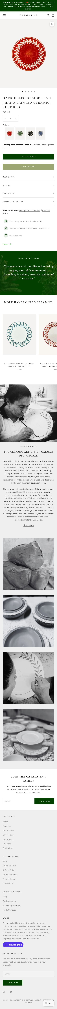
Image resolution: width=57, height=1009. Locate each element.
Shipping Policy (10, 866)
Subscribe (44, 801)
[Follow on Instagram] (4, 992)
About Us (7, 826)
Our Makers (8, 835)
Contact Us (28, 166)
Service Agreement (12, 905)
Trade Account (9, 901)
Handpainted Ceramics (29, 210)
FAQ (5, 861)
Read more (28, 525)
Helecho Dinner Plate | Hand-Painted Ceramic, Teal (19, 365)
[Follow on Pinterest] (11, 992)
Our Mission (8, 830)
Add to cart (28, 156)
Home (5, 821)
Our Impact (8, 839)
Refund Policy (9, 870)
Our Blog (7, 843)
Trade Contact (9, 910)
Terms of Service (10, 874)
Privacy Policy (9, 879)
